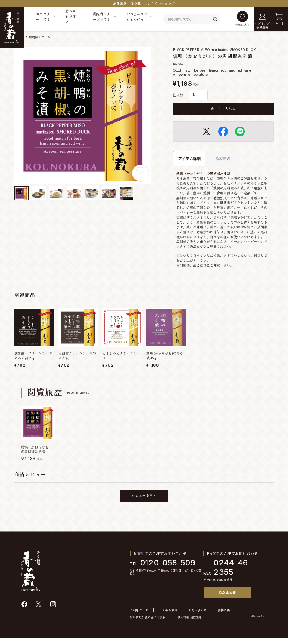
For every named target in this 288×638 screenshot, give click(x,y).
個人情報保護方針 (189, 617)
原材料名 (223, 159)
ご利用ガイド (139, 610)
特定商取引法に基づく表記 (148, 617)
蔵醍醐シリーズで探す (101, 17)
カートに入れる (223, 109)
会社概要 (224, 610)
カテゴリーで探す (43, 17)
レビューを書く (144, 495)
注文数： (179, 95)
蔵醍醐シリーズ (39, 37)
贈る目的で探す (70, 16)
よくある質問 (168, 610)
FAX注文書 (227, 592)
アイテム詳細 (189, 159)
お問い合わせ (197, 610)
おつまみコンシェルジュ (136, 17)
